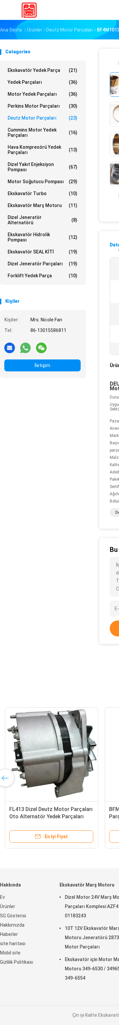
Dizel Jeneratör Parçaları (42, 263)
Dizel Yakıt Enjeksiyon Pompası (42, 167)
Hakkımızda (12, 925)
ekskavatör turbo (42, 193)
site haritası (12, 943)
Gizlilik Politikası (16, 962)
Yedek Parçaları (42, 82)
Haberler (9, 934)
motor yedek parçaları (42, 94)
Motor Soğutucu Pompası (42, 181)
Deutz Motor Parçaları (42, 118)
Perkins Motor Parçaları (42, 106)
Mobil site (10, 952)
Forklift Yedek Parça (42, 275)
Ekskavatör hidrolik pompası (42, 237)
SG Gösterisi (13, 915)
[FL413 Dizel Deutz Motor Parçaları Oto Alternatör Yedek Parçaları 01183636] (51, 754)
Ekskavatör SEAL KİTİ (42, 251)
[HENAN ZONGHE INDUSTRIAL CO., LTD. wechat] (41, 347)
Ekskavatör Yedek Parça (42, 70)
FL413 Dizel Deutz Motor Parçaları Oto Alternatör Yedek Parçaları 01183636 (51, 816)
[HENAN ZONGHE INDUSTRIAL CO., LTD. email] (9, 347)
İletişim (42, 365)
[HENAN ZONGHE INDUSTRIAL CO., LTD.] (29, 10)
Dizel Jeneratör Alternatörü (42, 220)
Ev (2, 897)
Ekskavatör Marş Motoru (42, 205)
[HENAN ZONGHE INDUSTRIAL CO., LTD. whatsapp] (25, 347)
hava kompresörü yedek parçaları (42, 149)
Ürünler (7, 906)
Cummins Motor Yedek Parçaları (42, 132)
